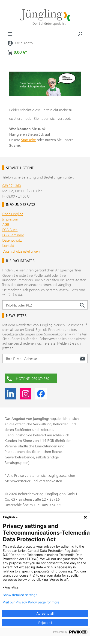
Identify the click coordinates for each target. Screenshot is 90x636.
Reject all (45, 623)
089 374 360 (11, 185)
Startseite (28, 139)
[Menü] (10, 33)
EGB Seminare (13, 234)
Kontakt (8, 245)
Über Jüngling (13, 213)
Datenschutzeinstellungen (21, 251)
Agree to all (45, 613)
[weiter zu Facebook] (41, 393)
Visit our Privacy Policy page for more (31, 602)
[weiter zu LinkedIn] (10, 393)
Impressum (10, 219)
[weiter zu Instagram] (25, 393)
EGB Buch (10, 229)
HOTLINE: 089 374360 (32, 378)
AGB (5, 224)
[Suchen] (79, 33)
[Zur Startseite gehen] (45, 17)
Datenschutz (12, 240)
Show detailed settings (20, 595)
